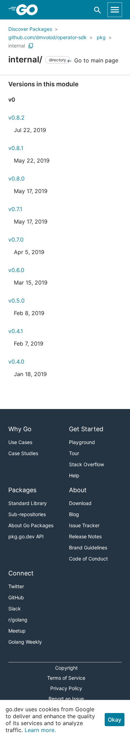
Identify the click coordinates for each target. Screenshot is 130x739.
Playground (82, 442)
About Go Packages (30, 525)
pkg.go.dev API (26, 536)
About (78, 490)
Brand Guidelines (88, 547)
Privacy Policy (66, 688)
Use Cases (20, 442)
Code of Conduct (88, 559)
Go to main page (95, 60)
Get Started (86, 429)
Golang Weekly (25, 642)
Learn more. (40, 730)
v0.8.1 (15, 148)
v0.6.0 (16, 270)
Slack (14, 608)
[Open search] (97, 10)
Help (74, 475)
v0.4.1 (15, 331)
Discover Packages (30, 29)
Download (80, 503)
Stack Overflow (86, 464)
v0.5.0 (16, 300)
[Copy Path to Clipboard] (31, 46)
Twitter (16, 586)
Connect (21, 573)
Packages (22, 490)
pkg (101, 37)
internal (16, 46)
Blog (74, 514)
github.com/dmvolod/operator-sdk (47, 37)
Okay (114, 719)
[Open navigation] (115, 10)
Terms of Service (66, 678)
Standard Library (27, 503)
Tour (74, 453)
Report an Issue (66, 699)
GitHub (16, 597)
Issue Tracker (84, 525)
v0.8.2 (16, 117)
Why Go (20, 429)
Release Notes (85, 536)
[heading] (29, 9)
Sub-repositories (27, 514)
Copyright (66, 668)
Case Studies (23, 453)
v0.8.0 (16, 178)
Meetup (17, 631)
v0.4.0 (16, 361)
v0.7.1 (15, 209)
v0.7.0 (16, 239)
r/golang (17, 620)
